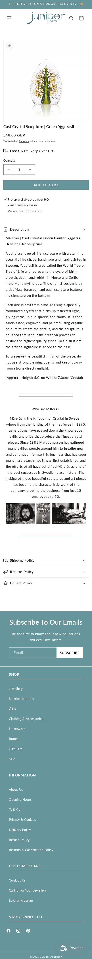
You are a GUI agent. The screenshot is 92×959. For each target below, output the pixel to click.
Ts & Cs (14, 809)
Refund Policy (19, 840)
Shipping (24, 141)
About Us (16, 789)
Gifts (12, 709)
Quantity (9, 160)
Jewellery (16, 689)
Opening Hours (20, 799)
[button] (9, 18)
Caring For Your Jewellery (28, 890)
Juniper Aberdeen (51, 956)
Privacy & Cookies (22, 819)
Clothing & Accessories (26, 719)
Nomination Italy (21, 699)
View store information (25, 211)
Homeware (17, 729)
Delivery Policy (20, 830)
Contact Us (17, 880)
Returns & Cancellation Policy (31, 850)
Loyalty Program (21, 900)
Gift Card (16, 749)
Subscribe (70, 653)
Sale (12, 759)
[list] (46, 82)
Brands (14, 739)
